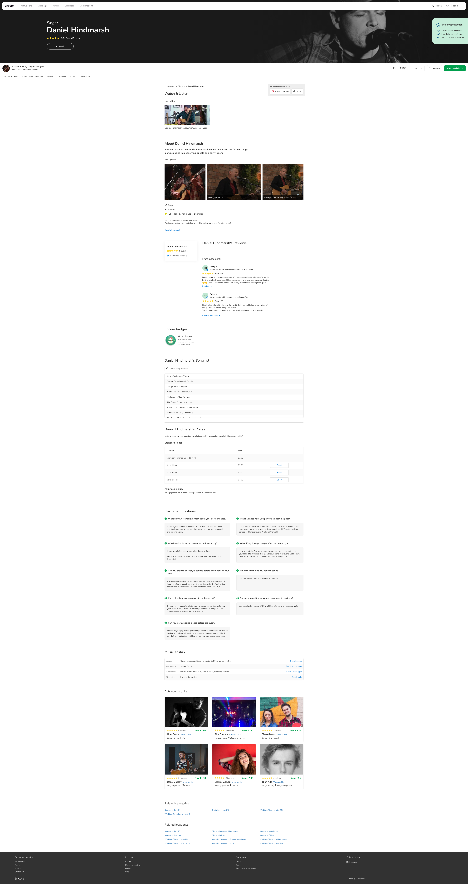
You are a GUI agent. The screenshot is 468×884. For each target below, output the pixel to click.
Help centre (19, 861)
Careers (239, 865)
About (238, 861)
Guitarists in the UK (220, 810)
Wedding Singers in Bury (223, 843)
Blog (127, 871)
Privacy (18, 868)
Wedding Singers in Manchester (273, 839)
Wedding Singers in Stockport (178, 843)
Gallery (128, 868)
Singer (183, 666)
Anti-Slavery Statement (246, 868)
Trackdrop (350, 878)
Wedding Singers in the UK (271, 810)
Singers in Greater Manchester (225, 831)
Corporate (69, 6)
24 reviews (182, 778)
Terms (17, 865)
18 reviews (230, 730)
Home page (169, 86)
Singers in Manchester (269, 831)
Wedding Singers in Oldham (272, 843)
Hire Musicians (25, 6)
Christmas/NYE (86, 6)
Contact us (19, 871)
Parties (56, 6)
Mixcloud (362, 878)
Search (438, 6)
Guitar (189, 666)
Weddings (42, 6)
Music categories (132, 865)
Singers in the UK (172, 810)
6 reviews (277, 778)
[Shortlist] (447, 6)
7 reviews (277, 730)
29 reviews (230, 778)
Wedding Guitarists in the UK (177, 814)
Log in (455, 6)
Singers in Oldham (268, 835)
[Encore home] (9, 6)
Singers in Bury (218, 835)
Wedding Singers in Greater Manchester (229, 839)
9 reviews (182, 730)
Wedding (218, 671)
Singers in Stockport (173, 835)
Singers (181, 86)
